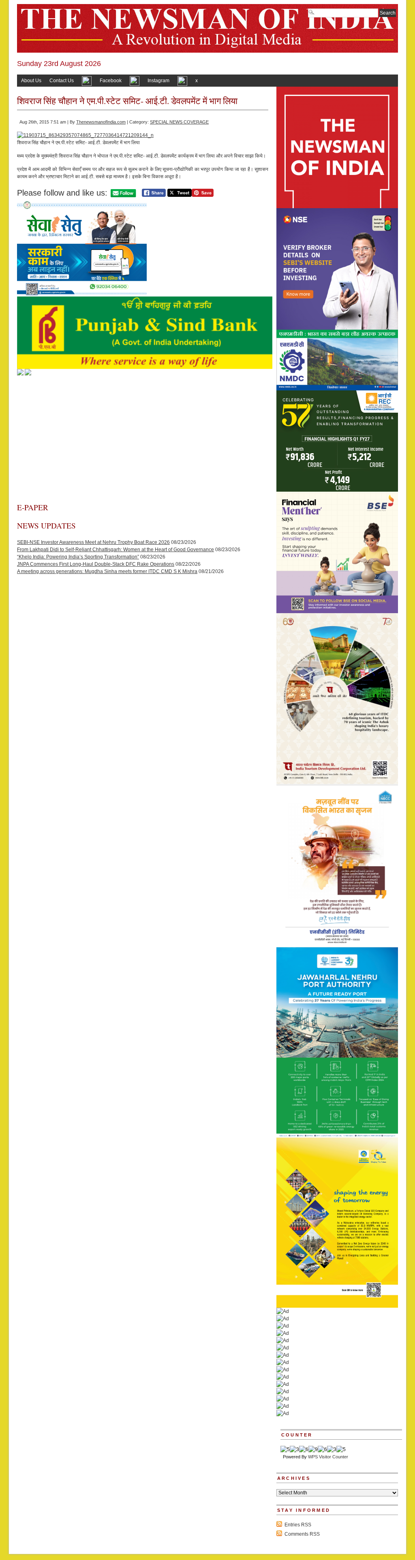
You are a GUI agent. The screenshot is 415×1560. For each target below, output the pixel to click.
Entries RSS (298, 1525)
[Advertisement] (142, 441)
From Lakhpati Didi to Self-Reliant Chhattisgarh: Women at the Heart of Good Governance (115, 549)
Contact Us (61, 80)
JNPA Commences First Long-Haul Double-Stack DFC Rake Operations (95, 564)
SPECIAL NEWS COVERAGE (179, 121)
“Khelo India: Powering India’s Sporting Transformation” (78, 557)
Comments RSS (302, 1534)
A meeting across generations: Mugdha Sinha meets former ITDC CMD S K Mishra (107, 571)
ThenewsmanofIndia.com (101, 121)
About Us (31, 80)
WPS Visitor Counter (328, 1456)
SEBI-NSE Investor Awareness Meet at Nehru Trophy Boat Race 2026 (93, 542)
